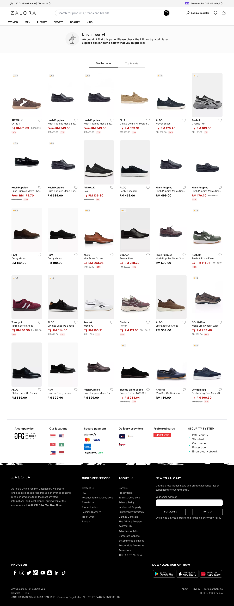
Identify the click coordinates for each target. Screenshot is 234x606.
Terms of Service (213, 588)
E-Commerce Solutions (131, 540)
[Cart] (224, 13)
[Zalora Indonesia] (61, 452)
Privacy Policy (126, 502)
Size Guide (88, 502)
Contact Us (88, 487)
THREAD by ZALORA (130, 555)
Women (13, 22)
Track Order (88, 516)
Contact (15, 592)
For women (170, 511)
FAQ (84, 492)
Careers (123, 487)
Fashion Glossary (91, 511)
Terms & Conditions (129, 497)
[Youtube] (42, 572)
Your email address (166, 496)
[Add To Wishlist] (39, 120)
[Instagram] (21, 572)
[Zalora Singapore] (52, 436)
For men (207, 511)
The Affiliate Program (130, 521)
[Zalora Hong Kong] (52, 444)
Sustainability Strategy (131, 511)
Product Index (90, 507)
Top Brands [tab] (131, 63)
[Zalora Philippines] (52, 452)
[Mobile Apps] (49, 572)
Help (26, 592)
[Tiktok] (86, 572)
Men (27, 22)
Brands (86, 521)
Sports (58, 22)
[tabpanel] (117, 239)
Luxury (42, 22)
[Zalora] (23, 13)
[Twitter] (28, 572)
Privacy (196, 588)
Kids (90, 22)
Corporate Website (129, 535)
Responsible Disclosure (131, 545)
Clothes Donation (128, 516)
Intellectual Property (130, 507)
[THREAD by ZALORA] (35, 572)
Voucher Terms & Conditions (97, 497)
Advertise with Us (128, 531)
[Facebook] (14, 572)
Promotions (125, 550)
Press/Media (126, 492)
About (185, 588)
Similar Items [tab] (103, 63)
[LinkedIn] (56, 572)
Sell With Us (125, 526)
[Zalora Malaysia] (61, 436)
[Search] (166, 13)
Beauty (75, 22)
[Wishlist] (215, 13)
